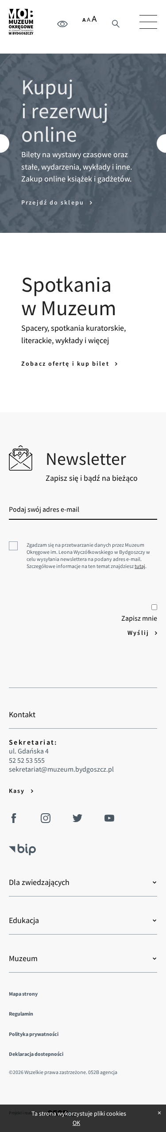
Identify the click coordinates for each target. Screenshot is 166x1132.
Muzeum (23, 958)
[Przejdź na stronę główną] (21, 22)
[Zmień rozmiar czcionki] (89, 20)
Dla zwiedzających (39, 882)
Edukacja (24, 920)
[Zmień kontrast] (62, 23)
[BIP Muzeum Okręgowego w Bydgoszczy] (22, 846)
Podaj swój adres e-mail (44, 509)
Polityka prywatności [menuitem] (33, 1034)
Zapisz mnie (139, 618)
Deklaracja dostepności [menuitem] (36, 1054)
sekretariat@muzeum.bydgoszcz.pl (61, 769)
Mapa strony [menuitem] (23, 993)
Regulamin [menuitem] (21, 1013)
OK (76, 1123)
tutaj (140, 566)
